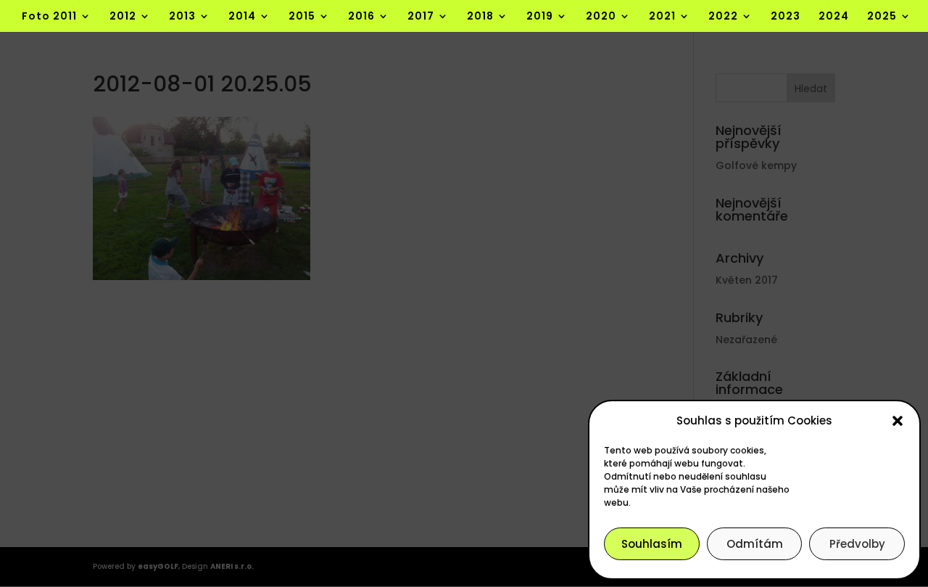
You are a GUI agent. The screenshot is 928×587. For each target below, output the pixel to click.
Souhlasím (651, 543)
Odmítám (754, 543)
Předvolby (857, 543)
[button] (897, 421)
